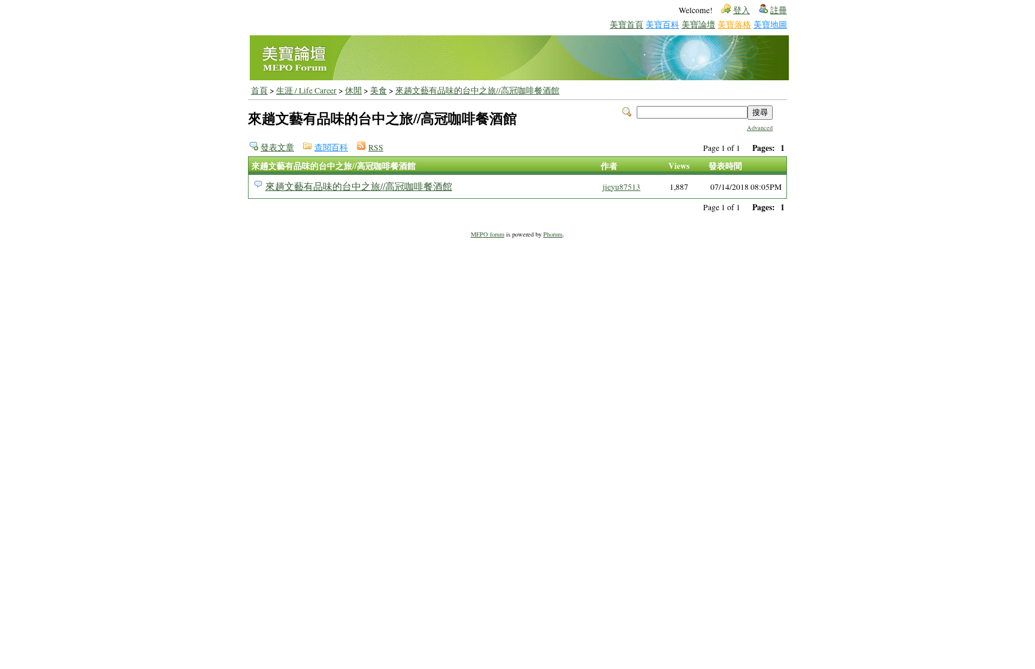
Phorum (552, 234)
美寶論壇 (698, 24)
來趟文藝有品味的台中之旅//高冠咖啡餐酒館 (477, 90)
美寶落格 (734, 24)
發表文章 (277, 147)
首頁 (259, 90)
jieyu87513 (621, 186)
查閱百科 (331, 147)
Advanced (760, 127)
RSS (375, 147)
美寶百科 (662, 24)
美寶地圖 (770, 24)
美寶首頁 (626, 24)
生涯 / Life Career (306, 90)
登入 (741, 10)
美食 (378, 90)
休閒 (353, 90)
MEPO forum (487, 234)
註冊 (778, 10)
